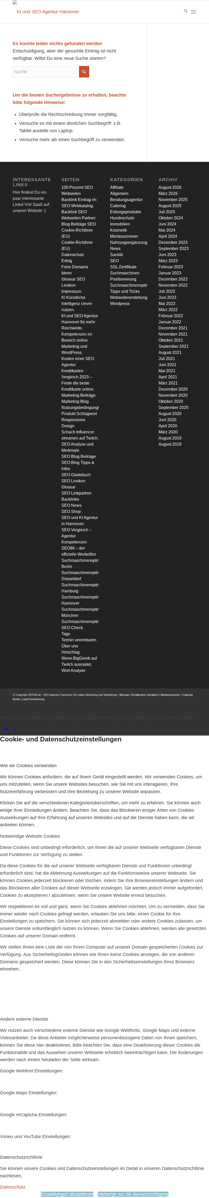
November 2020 (173, 395)
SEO (114, 261)
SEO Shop (71, 511)
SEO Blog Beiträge (78, 456)
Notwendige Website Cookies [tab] (30, 836)
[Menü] (193, 12)
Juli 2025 (167, 212)
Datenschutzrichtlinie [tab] (21, 1157)
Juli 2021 (167, 358)
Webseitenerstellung (128, 297)
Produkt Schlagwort (79, 413)
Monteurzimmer (124, 236)
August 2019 (170, 438)
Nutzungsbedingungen (82, 407)
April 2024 (168, 236)
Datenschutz (72, 254)
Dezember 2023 (173, 242)
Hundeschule (122, 218)
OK (5, 729)
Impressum (71, 291)
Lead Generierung (33, 699)
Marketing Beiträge (78, 395)
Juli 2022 (167, 291)
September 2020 (174, 407)
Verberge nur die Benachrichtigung (133, 1194)
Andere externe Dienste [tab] (24, 1019)
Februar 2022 (171, 316)
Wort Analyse (73, 670)
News (115, 248)
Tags (65, 634)
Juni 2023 (167, 254)
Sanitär (116, 254)
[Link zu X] (162, 704)
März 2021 (168, 383)
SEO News (71, 505)
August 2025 (170, 206)
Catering (118, 206)
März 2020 (168, 432)
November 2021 (173, 334)
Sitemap (124, 694)
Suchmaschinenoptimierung (135, 285)
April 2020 (168, 426)
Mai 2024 (167, 230)
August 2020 (170, 413)
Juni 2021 (167, 365)
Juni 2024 (167, 224)
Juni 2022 (167, 297)
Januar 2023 (170, 273)
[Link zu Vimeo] (185, 704)
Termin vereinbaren (78, 640)
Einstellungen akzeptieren (67, 1194)
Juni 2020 (167, 420)
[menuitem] (183, 11)
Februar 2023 (171, 267)
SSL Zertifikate (123, 267)
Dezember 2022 (173, 279)
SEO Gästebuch (76, 475)
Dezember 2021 (173, 328)
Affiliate (117, 187)
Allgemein (119, 193)
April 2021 (168, 377)
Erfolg (66, 261)
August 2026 (170, 187)
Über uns (69, 646)
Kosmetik (118, 230)
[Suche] (183, 11)
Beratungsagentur (126, 199)
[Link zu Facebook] (154, 704)
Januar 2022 (170, 322)
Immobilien (120, 224)
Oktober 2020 (171, 401)
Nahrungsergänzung (128, 242)
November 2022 (173, 285)
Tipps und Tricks (125, 291)
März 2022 (168, 310)
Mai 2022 (167, 303)
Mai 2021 (167, 371)
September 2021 (174, 346)
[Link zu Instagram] (169, 704)
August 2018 (170, 444)
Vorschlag (70, 652)
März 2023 (168, 261)
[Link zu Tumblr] (192, 704)
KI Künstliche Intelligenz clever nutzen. (76, 303)
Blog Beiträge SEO (78, 224)
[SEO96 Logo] (47, 11)
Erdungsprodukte (125, 212)
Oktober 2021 (171, 340)
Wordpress (120, 303)
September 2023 (174, 248)
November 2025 (173, 199)
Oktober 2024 (171, 218)
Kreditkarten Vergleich (144, 694)
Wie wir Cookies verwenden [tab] (28, 765)
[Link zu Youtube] (177, 704)
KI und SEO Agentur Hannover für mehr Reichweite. (79, 322)
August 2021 (170, 352)
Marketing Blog (75, 401)
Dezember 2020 (173, 389)
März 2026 (168, 193)
